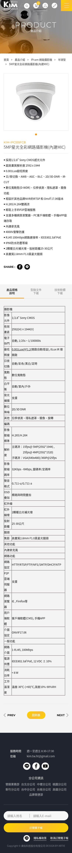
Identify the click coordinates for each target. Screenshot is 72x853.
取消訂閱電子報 (59, 838)
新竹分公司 (12, 789)
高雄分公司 (59, 789)
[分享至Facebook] (20, 267)
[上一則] (9, 715)
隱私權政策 (40, 838)
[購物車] (36, 5)
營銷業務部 (12, 784)
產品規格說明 (12, 291)
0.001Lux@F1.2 (21, 349)
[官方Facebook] (36, 766)
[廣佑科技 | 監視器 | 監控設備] (11, 5)
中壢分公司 (44, 784)
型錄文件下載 (36, 291)
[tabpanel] (36, 102)
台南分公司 (44, 789)
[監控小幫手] (54, 5)
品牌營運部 (36, 794)
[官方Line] (26, 766)
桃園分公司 (59, 784)
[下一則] (62, 715)
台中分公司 (28, 789)
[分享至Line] (27, 267)
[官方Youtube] (45, 766)
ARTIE (62, 845)
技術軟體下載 (60, 291)
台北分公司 (28, 784)
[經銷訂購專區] (45, 5)
